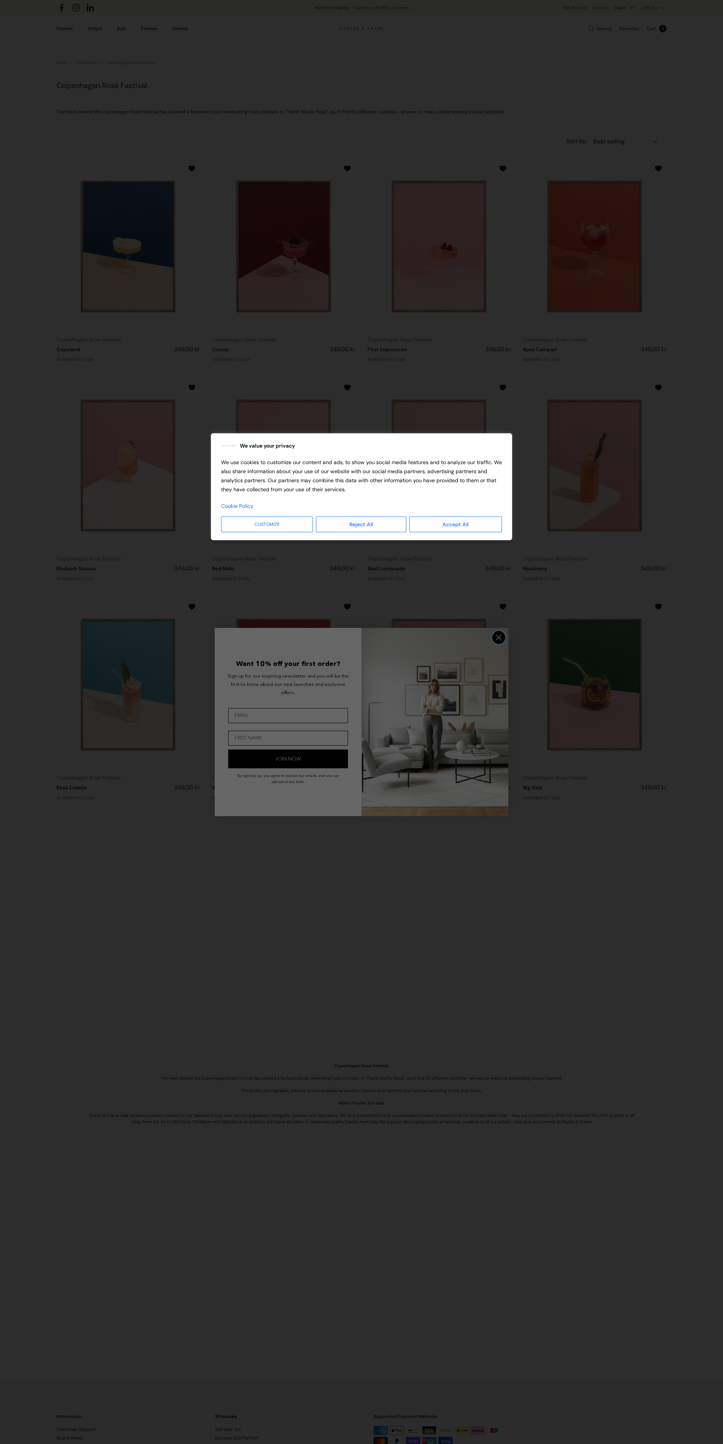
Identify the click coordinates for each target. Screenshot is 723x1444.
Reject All (361, 524)
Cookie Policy (237, 506)
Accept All (455, 524)
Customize (267, 524)
